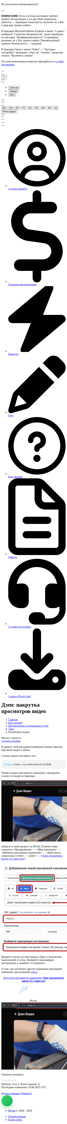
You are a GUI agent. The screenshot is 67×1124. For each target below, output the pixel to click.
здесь (34, 972)
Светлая (14, 87)
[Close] (2, 11)
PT (23, 108)
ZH (49, 108)
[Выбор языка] (2, 105)
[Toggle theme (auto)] (2, 81)
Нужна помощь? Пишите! (16, 1093)
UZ (55, 108)
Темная (13, 91)
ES (17, 108)
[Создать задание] (7, 1100)
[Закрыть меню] (2, 71)
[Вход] (2, 115)
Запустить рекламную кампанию (33, 979)
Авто (12, 95)
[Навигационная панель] (4, 77)
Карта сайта (15, 1119)
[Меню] (2, 74)
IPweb (12, 1110)
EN (10, 108)
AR (42, 108)
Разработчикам (17, 1116)
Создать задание (10, 741)
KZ (30, 108)
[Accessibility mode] (2, 101)
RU (4, 108)
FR (36, 108)
